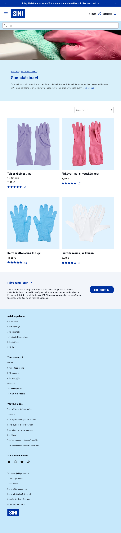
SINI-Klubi (11, 347)
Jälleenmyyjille (14, 378)
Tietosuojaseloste (15, 478)
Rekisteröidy (101, 289)
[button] (6, 13)
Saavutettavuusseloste (17, 489)
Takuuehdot (12, 483)
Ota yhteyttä (12, 321)
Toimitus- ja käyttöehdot (18, 473)
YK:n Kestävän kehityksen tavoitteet (23, 445)
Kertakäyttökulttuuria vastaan (20, 424)
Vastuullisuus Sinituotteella (19, 409)
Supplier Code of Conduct (18, 499)
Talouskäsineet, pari (20, 173)
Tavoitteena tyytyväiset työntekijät (22, 440)
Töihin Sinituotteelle (16, 393)
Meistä (10, 362)
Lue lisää (89, 87)
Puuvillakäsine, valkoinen (78, 253)
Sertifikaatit (12, 435)
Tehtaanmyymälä (14, 388)
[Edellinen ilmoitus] (6, 3)
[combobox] (63, 25)
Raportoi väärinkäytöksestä (19, 494)
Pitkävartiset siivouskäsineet (80, 173)
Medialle (11, 383)
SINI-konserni (13, 373)
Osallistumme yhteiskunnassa (20, 430)
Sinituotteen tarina (15, 368)
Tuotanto (11, 414)
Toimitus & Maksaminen (17, 337)
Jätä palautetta (14, 331)
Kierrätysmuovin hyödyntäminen (21, 419)
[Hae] (5, 25)
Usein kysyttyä (13, 326)
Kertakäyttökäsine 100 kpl (24, 253)
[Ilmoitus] (115, 3)
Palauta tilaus (13, 342)
